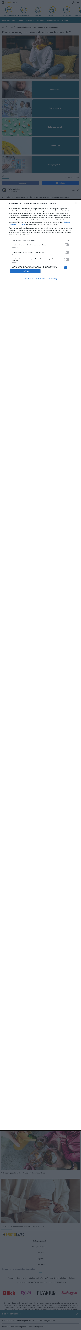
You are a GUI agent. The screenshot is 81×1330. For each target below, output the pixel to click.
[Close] (77, 204)
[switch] (66, 244)
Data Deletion (28, 279)
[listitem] (40, 240)
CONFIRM (25, 271)
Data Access (40, 279)
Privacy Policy (52, 279)
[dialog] (40, 665)
